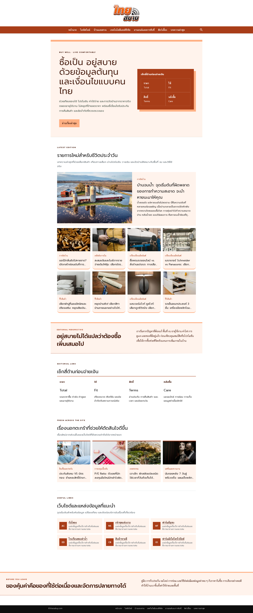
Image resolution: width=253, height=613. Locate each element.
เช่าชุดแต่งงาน (123, 522)
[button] (201, 30)
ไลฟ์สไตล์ (85, 29)
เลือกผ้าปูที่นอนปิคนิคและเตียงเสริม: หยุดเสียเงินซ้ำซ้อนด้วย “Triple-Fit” (73, 308)
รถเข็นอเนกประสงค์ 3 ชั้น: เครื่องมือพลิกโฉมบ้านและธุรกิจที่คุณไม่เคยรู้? (178, 310)
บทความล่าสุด (178, 29)
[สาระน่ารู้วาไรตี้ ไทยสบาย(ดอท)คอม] (126, 13)
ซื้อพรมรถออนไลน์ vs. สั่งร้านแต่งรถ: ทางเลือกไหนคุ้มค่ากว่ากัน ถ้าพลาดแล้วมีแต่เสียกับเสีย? (144, 266)
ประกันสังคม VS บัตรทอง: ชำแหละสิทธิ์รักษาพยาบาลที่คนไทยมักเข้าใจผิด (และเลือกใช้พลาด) (73, 480)
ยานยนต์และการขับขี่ (144, 29)
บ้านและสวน (100, 29)
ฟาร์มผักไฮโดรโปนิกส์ (173, 538)
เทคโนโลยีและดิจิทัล (120, 29)
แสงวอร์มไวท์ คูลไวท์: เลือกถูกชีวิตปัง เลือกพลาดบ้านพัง (142, 308)
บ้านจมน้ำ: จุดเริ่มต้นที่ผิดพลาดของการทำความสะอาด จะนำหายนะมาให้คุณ (163, 191)
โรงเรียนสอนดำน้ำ (78, 538)
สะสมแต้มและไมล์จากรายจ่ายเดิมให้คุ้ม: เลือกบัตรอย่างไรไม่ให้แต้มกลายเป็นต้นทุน (108, 266)
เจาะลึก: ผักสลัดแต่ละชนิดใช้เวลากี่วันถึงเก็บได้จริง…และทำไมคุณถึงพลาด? (144, 480)
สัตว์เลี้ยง (162, 29)
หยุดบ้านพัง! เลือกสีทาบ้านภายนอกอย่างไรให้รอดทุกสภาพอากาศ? (107, 308)
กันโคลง (73, 522)
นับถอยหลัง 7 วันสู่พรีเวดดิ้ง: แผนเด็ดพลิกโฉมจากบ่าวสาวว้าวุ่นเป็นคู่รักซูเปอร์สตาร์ (179, 480)
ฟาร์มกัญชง (168, 522)
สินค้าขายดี (121, 538)
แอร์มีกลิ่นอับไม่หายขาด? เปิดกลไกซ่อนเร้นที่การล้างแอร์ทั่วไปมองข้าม (73, 264)
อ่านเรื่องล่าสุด (69, 123)
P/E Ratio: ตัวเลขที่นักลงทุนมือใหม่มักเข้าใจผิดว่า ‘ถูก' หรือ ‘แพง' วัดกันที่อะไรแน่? (108, 480)
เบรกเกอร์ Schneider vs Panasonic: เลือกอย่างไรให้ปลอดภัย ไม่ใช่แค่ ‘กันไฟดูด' (178, 266)
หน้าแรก (72, 29)
